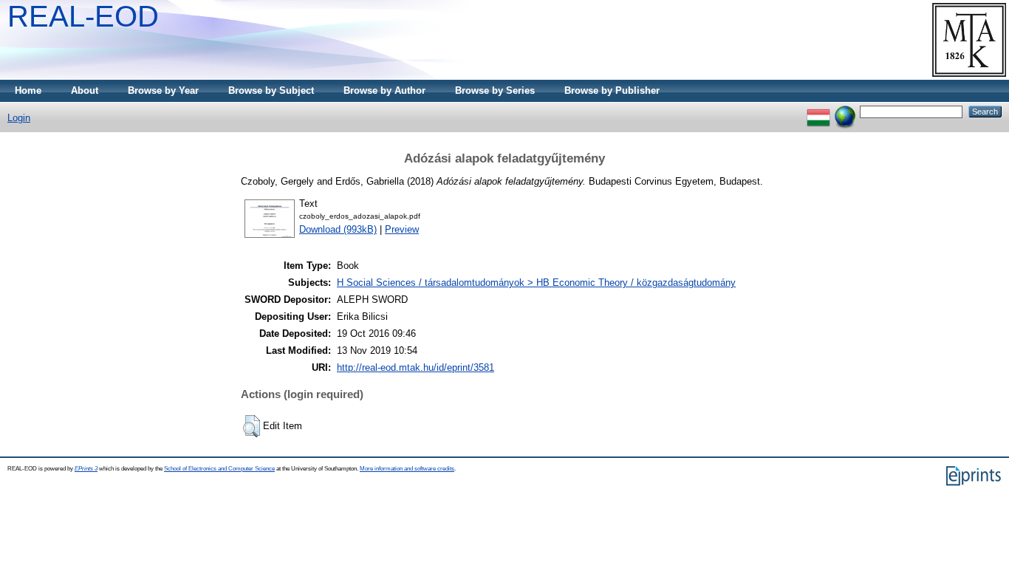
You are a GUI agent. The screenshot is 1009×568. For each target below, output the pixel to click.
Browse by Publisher (612, 90)
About (84, 90)
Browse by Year (163, 90)
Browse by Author (384, 90)
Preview (402, 229)
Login (18, 117)
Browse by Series (495, 90)
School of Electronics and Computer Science (219, 468)
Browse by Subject (271, 90)
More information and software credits (407, 468)
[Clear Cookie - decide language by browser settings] (845, 111)
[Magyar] (818, 111)
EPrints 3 (86, 468)
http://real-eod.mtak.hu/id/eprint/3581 (415, 367)
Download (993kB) (338, 229)
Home (28, 90)
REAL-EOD (83, 16)
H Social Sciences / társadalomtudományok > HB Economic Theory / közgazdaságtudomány (536, 282)
